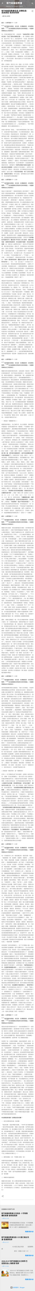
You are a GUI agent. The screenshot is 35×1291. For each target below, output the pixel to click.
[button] (32, 11)
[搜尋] (32, 4)
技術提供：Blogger (19, 1287)
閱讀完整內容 (29, 1231)
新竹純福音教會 (14, 3)
